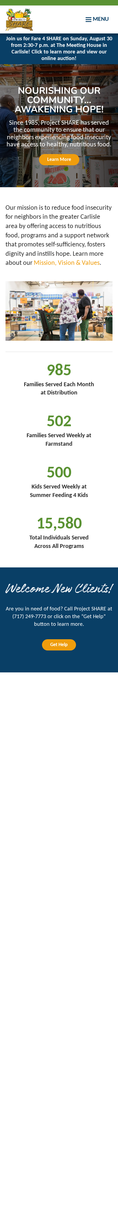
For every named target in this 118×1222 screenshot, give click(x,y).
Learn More (59, 159)
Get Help (59, 644)
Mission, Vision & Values (67, 263)
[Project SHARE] (19, 19)
